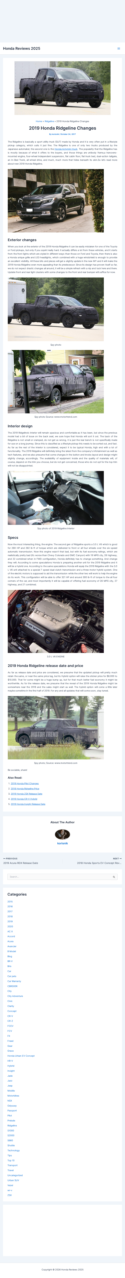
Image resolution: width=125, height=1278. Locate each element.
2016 (10, 906)
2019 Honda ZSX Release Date (26, 793)
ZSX (9, 1195)
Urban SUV (13, 1180)
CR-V (10, 1016)
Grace (10, 1050)
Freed (10, 1041)
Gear (9, 1046)
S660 (10, 1140)
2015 (10, 901)
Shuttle (11, 1145)
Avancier (11, 946)
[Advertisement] (62, 21)
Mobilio (11, 1090)
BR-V (10, 961)
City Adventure (15, 996)
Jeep (9, 1085)
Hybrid (10, 1065)
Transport (12, 1165)
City (9, 991)
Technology (13, 1150)
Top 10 (10, 1160)
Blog (9, 956)
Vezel (10, 1185)
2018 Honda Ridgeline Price (25, 788)
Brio (9, 966)
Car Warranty (14, 981)
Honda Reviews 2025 (21, 48)
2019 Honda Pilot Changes (25, 783)
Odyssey (12, 1105)
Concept (11, 1011)
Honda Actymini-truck (66, 149)
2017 (9, 911)
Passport (12, 1110)
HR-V (10, 1060)
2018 (10, 916)
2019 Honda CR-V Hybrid (24, 799)
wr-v (9, 1190)
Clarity (10, 1006)
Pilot (9, 1115)
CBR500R (12, 986)
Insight (11, 1070)
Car (9, 971)
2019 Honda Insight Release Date (28, 804)
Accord (11, 936)
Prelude (11, 1120)
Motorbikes (13, 1095)
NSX (9, 1100)
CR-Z (10, 1021)
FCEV (10, 1026)
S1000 (10, 1130)
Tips (9, 1155)
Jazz (9, 1080)
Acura (10, 941)
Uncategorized (15, 1175)
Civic (9, 1001)
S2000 (10, 1135)
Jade (9, 1076)
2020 (10, 926)
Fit (8, 1036)
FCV (9, 1031)
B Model (11, 951)
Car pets (11, 976)
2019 (10, 921)
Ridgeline (12, 1125)
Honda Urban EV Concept (21, 1055)
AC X (10, 931)
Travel (10, 1170)
